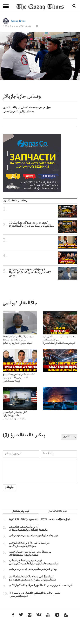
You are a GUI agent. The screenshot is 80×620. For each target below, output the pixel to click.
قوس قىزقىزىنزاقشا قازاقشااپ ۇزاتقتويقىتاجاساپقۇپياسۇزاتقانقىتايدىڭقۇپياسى (33, 562)
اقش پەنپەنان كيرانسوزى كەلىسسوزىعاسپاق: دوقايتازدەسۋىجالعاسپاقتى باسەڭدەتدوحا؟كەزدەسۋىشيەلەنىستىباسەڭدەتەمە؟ (19, 419)
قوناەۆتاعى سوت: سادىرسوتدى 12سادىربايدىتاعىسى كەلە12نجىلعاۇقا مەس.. (30, 272)
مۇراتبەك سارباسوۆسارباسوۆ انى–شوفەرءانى (33, 535)
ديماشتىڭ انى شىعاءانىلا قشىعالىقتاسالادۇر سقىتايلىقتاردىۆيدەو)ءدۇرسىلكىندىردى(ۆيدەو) (32, 578)
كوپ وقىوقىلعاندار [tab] (20, 511)
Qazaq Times (18, 20)
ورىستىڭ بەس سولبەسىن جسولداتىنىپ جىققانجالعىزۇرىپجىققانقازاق (30, 553)
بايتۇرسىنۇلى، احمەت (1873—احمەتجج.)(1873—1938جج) (39, 519)
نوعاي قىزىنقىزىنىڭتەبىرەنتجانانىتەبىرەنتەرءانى (33, 569)
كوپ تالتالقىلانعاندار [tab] (58, 511)
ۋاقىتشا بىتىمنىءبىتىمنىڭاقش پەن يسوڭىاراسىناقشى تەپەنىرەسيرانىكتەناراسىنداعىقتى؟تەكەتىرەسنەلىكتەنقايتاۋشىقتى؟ (59, 342)
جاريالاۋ (9, 488)
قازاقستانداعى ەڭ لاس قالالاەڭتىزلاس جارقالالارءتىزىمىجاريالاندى (29, 544)
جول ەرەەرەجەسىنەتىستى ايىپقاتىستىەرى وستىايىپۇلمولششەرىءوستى (27, 110)
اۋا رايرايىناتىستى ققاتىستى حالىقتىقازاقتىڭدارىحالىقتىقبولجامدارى (28, 528)
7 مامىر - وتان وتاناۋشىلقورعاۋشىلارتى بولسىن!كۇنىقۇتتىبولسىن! (35, 594)
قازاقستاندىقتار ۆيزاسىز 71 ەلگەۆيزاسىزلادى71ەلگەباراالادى (40, 585)
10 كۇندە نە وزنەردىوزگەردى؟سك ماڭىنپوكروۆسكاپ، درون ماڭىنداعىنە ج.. (31, 224)
